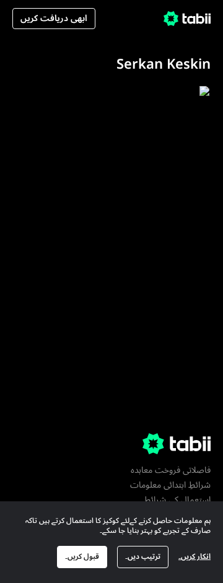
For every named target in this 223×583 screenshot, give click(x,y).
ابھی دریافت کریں (53, 18)
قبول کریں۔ (82, 556)
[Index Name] (164, 154)
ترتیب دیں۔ (142, 556)
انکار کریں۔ (194, 556)
